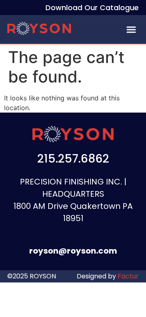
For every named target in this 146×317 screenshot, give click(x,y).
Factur (127, 276)
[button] (131, 29)
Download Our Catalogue (92, 7)
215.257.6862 (73, 159)
